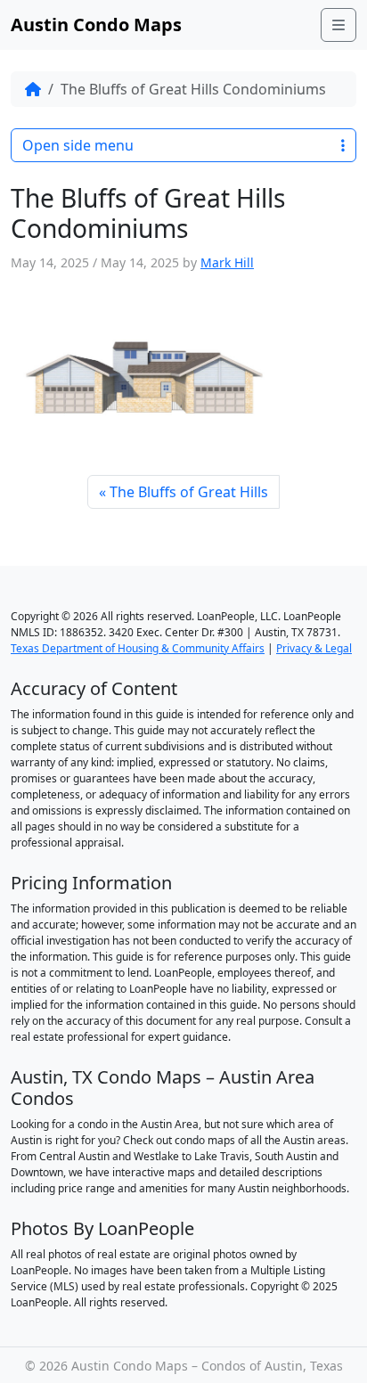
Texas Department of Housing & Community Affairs (138, 648)
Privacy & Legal (314, 648)
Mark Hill (227, 262)
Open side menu (78, 145)
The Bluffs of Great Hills (189, 492)
